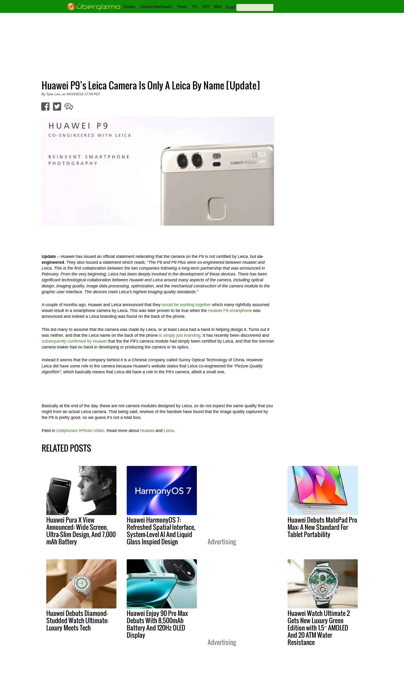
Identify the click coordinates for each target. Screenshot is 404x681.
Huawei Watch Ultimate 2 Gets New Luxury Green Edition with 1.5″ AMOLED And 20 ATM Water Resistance (319, 627)
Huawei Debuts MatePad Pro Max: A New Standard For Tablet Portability (322, 527)
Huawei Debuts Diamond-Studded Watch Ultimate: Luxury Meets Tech (77, 620)
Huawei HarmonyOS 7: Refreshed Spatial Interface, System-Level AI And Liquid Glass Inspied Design (161, 530)
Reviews (129, 6)
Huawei (147, 430)
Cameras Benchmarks (156, 6)
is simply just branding (179, 335)
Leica (169, 430)
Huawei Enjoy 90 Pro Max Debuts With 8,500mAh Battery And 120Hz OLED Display (157, 624)
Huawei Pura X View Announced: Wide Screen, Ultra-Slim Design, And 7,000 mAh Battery (81, 530)
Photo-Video (92, 430)
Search (230, 7)
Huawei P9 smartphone (230, 310)
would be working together (186, 304)
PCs (195, 6)
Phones (182, 6)
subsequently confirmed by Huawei (74, 341)
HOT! (206, 6)
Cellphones (66, 430)
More (218, 6)
